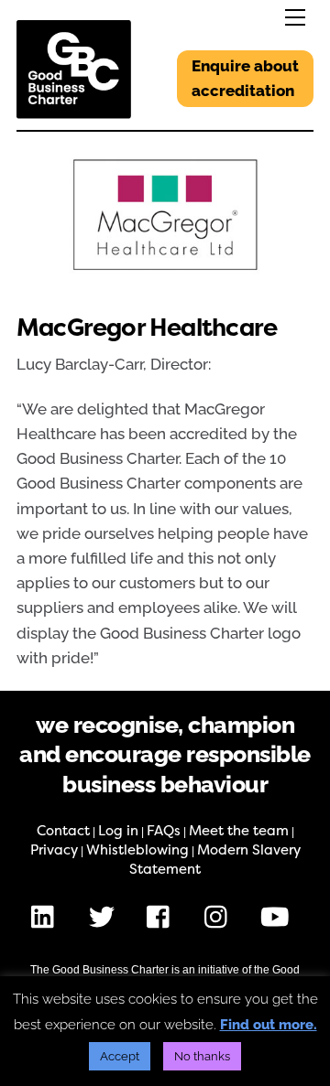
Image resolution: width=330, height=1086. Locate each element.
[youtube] (278, 917)
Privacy (54, 850)
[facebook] (163, 917)
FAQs (164, 831)
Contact (63, 831)
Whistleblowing (137, 850)
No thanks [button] (202, 1056)
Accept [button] (119, 1056)
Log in (118, 831)
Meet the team (239, 831)
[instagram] (220, 917)
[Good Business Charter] (73, 111)
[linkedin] (47, 917)
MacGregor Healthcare (146, 328)
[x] (105, 917)
